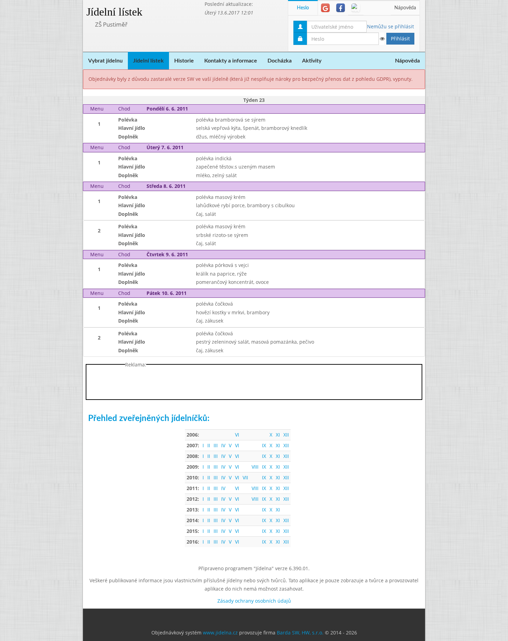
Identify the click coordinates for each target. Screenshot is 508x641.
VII (245, 477)
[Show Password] (381, 38)
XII (286, 434)
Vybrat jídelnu (105, 61)
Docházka (279, 61)
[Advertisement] (452, 103)
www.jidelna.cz (220, 632)
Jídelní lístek (114, 12)
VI (237, 434)
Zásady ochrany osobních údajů (254, 600)
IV (223, 445)
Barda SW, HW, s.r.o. (300, 632)
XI (278, 434)
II (208, 445)
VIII (255, 466)
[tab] (325, 8)
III (216, 445)
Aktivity (311, 61)
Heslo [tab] (303, 8)
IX (264, 445)
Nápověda (405, 8)
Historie (184, 61)
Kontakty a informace (230, 61)
